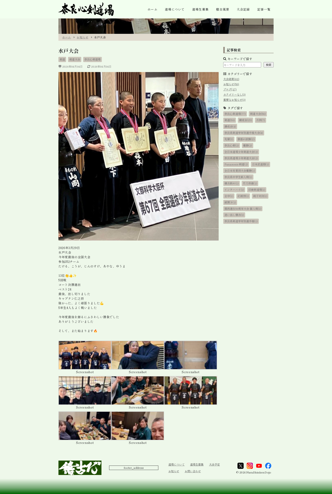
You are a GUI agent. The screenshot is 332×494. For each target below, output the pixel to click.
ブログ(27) (230, 89)
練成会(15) (245, 120)
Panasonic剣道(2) (236, 164)
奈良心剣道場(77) (235, 114)
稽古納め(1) (231, 183)
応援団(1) (243, 196)
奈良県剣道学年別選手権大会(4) (243, 133)
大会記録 (243, 9)
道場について (176, 464)
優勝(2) (247, 145)
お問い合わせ (193, 471)
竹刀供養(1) (250, 183)
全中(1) (228, 196)
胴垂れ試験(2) (246, 139)
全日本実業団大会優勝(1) (239, 171)
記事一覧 (264, 9)
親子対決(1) (260, 196)
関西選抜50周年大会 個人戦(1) (242, 209)
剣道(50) (229, 120)
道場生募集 (200, 9)
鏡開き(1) (230, 202)
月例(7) (260, 120)
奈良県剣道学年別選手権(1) (241, 221)
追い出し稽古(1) (234, 215)
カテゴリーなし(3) (234, 94)
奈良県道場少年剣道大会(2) (241, 158)
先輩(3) (228, 139)
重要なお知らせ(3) (234, 100)
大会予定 (214, 464)
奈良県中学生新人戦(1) (238, 177)
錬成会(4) (230, 126)
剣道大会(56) (258, 114)
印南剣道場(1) (256, 190)
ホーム (153, 9)
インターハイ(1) (234, 190)
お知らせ (82, 37)
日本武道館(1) (260, 164)
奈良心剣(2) (231, 145)
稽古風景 (222, 9)
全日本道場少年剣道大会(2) (241, 152)
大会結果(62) (231, 79)
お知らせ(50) (231, 84)
